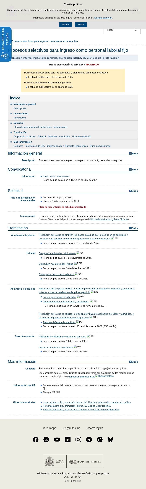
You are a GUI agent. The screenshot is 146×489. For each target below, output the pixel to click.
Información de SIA (35, 146)
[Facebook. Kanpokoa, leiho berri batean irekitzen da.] (35, 439)
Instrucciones (60, 127)
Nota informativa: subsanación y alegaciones (66, 301)
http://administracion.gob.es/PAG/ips (109, 219)
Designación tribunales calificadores (57, 253)
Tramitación (20, 132)
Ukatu (81, 24)
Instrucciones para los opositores (56, 347)
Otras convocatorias (100, 146)
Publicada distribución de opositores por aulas (62, 336)
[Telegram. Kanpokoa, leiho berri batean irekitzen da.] (89, 439)
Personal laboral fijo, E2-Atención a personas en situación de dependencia (81, 409)
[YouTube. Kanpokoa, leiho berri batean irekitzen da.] (57, 439)
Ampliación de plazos (25, 136)
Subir (135, 153)
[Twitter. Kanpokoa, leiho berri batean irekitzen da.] (46, 439)
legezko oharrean (103, 17)
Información (20, 117)
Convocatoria (21, 113)
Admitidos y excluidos (59, 136)
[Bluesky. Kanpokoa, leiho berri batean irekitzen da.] (110, 439)
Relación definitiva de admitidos (59, 322)
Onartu (65, 24)
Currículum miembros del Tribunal (56, 264)
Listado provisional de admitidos (59, 297)
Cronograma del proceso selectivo (57, 274)
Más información (23, 142)
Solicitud (19, 123)
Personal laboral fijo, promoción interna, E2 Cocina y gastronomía (77, 406)
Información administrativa (81, 376)
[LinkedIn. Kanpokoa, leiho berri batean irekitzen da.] (68, 439)
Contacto (18, 146)
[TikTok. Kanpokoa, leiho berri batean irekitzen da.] (100, 439)
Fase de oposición (81, 136)
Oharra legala (95, 428)
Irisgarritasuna (71, 428)
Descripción (20, 108)
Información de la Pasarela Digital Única (67, 146)
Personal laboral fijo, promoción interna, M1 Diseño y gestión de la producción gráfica (87, 402)
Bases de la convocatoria (56, 176)
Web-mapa (49, 428)
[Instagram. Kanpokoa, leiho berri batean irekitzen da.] (78, 439)
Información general (25, 104)
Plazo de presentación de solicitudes (33, 127)
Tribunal (42, 136)
